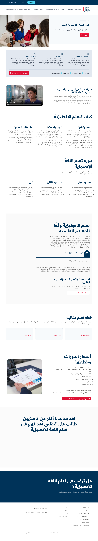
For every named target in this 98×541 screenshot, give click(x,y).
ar (88, 20)
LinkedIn (33, 512)
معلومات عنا (78, 9)
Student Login (12, 2)
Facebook (44, 512)
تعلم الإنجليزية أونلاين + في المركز (81, 525)
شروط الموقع (44, 533)
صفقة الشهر (65, 510)
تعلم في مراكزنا (85, 522)
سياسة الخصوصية (37, 533)
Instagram (38, 512)
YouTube (27, 512)
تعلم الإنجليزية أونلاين (84, 519)
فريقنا (67, 507)
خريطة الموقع (29, 533)
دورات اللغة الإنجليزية (84, 513)
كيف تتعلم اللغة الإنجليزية (83, 516)
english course (83, 20)
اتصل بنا (66, 513)
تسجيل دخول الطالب (63, 516)
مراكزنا (87, 510)
